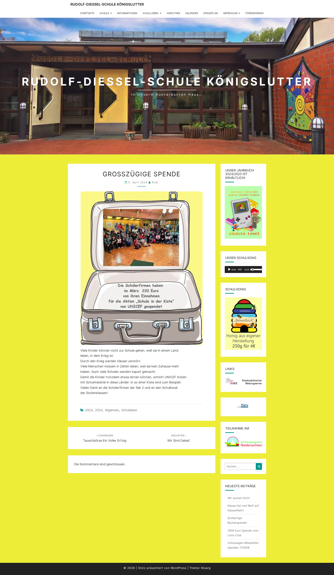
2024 (89, 410)
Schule (104, 13)
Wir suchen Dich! (238, 498)
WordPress (178, 568)
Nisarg (206, 568)
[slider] (256, 269)
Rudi (155, 182)
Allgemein (112, 410)
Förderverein (254, 13)
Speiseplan (210, 13)
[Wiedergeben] (229, 269)
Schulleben (150, 13)
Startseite (87, 13)
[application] (243, 269)
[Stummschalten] (252, 269)
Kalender (191, 13)
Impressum (230, 13)
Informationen (127, 13)
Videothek (173, 13)
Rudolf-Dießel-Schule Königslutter (107, 4)
